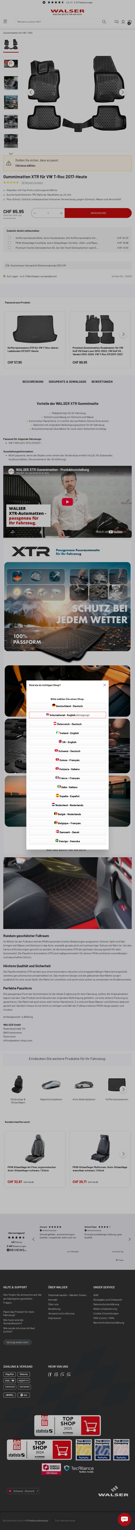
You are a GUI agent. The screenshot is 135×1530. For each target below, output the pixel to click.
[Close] (104, 685)
